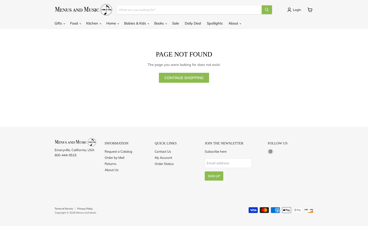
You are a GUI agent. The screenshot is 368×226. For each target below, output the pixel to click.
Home (111, 23)
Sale (175, 23)
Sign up (214, 176)
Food (74, 23)
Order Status (164, 164)
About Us (111, 170)
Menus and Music (86, 212)
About (233, 23)
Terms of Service (64, 208)
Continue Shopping (184, 77)
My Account (163, 158)
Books (159, 23)
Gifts (59, 23)
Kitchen (92, 23)
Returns (110, 164)
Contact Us (163, 151)
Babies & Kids (135, 23)
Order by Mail (114, 158)
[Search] (267, 9)
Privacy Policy (85, 208)
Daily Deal (193, 23)
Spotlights (215, 23)
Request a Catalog (118, 151)
